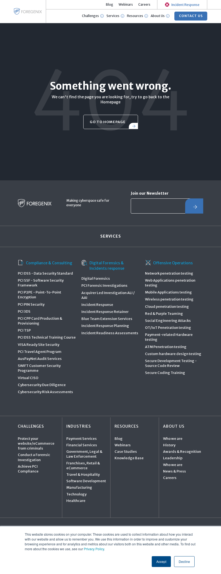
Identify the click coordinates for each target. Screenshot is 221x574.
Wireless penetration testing (169, 299)
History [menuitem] (169, 445)
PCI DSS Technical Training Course (47, 337)
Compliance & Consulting (49, 263)
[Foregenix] (28, 11)
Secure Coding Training (165, 372)
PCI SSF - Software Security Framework (41, 283)
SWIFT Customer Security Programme (39, 368)
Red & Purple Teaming (164, 313)
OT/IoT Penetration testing (168, 327)
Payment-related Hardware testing (169, 337)
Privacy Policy (94, 548)
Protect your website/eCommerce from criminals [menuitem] (36, 443)
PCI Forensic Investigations (104, 285)
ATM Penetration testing (166, 347)
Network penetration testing (169, 273)
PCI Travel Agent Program (39, 351)
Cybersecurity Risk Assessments (45, 392)
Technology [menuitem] (76, 494)
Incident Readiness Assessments (109, 333)
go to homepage (108, 122)
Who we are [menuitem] (172, 438)
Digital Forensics (95, 278)
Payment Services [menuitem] (81, 438)
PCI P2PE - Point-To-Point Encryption (39, 294)
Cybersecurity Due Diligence (42, 385)
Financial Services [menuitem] (81, 445)
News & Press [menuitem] (174, 471)
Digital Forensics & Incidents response (106, 266)
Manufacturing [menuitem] (79, 487)
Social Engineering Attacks (168, 320)
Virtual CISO (28, 378)
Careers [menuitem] (144, 4)
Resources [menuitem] (127, 426)
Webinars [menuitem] (126, 4)
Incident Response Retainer (105, 311)
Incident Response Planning (105, 325)
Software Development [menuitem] (86, 481)
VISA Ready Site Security (38, 344)
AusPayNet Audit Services (40, 358)
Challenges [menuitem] (31, 426)
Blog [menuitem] (109, 4)
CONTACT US (191, 16)
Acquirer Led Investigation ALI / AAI (108, 295)
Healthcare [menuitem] (75, 500)
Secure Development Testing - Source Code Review (171, 363)
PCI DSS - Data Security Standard (45, 273)
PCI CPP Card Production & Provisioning (40, 321)
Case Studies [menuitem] (126, 451)
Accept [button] (161, 561)
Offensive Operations (173, 263)
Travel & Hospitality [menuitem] (83, 474)
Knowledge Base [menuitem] (129, 458)
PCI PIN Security (31, 304)
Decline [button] (184, 561)
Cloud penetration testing (167, 306)
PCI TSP (24, 330)
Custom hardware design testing (173, 354)
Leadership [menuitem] (172, 458)
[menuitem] (182, 4)
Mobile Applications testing (168, 292)
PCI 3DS (24, 311)
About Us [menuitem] (173, 426)
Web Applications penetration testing (170, 283)
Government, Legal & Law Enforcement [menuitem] (84, 454)
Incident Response (97, 304)
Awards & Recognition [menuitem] (182, 451)
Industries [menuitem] (78, 426)
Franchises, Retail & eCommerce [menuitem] (83, 465)
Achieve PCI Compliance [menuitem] (28, 469)
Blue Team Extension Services (106, 318)
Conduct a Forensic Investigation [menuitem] (34, 457)
